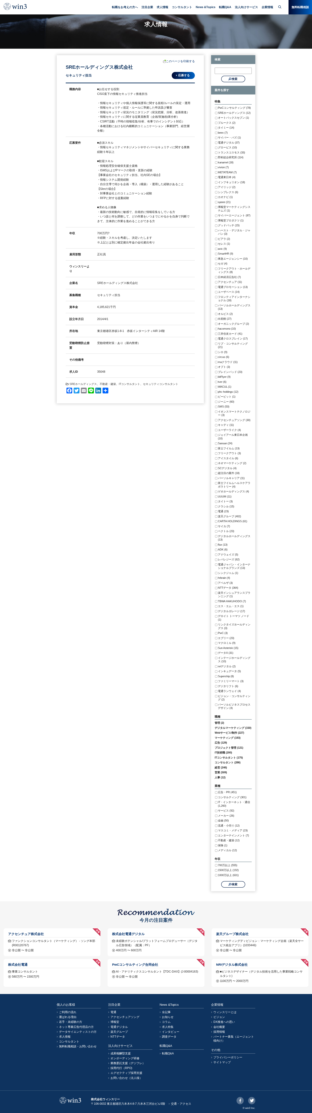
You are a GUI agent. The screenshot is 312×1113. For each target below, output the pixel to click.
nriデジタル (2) (227, 666)
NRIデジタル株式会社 (232, 964)
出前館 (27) (224, 318)
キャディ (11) (226, 424)
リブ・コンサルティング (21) (233, 345)
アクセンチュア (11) (230, 281)
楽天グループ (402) (229, 516)
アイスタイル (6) (228, 458)
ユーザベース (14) (229, 291)
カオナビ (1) (225, 197)
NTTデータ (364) (228, 587)
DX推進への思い (224, 1021)
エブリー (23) (226, 638)
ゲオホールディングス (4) (233, 491)
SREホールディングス (83, 383)
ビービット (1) (226, 396)
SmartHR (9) (225, 253)
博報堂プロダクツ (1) (231, 220)
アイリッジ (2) (226, 187)
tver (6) (222, 381)
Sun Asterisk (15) (228, 647)
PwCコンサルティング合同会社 (135, 964)
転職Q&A (225, 7)
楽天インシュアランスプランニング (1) (234, 594)
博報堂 (114, 1021)
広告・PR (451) (227, 792)
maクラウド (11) (228, 361)
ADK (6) (223, 549)
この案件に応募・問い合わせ (157, 1105)
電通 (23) (223, 511)
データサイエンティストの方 (78, 1031)
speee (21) (224, 202)
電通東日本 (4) (226, 177)
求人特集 (168, 1026)
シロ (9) (222, 352)
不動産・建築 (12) (229, 840)
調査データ (169, 1036)
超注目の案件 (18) (229, 473)
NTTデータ (117, 1036)
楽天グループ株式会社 (232, 934)
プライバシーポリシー (227, 1057)
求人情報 (162, 7)
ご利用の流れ (67, 1012)
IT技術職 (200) (223, 752)
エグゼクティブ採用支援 (126, 1072)
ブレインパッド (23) (230, 371)
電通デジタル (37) (229, 142)
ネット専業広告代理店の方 (76, 1026)
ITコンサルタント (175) (229, 757)
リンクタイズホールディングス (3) (234, 626)
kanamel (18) (225, 162)
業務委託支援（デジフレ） (127, 1063)
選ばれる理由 (67, 1017)
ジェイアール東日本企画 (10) (233, 436)
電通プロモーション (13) (233, 286)
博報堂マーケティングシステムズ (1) (234, 208)
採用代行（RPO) (121, 1068)
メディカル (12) (227, 850)
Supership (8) (226, 676)
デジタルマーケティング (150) (233, 727)
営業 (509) (221, 772)
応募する (184, 75)
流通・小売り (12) (229, 825)
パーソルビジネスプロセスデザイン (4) (234, 706)
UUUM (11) (224, 496)
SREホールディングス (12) (234, 112)
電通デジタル (119, 1026)
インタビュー (170, 1031)
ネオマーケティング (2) (232, 463)
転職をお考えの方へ (125, 7)
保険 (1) (222, 845)
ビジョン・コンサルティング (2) (234, 698)
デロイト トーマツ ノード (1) (233, 617)
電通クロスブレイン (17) (233, 338)
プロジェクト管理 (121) (229, 747)
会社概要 (219, 1026)
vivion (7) (223, 167)
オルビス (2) (225, 313)
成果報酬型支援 (120, 1053)
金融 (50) (223, 820)
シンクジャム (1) (228, 572)
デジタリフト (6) (228, 686)
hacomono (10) (227, 328)
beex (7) (223, 132)
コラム (166, 1021)
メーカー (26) (226, 815)
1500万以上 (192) (228, 870)
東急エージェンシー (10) (233, 258)
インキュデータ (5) (229, 671)
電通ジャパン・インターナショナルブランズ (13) (234, 566)
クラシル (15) (226, 506)
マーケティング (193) (227, 737)
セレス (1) (224, 243)
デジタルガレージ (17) (231, 611)
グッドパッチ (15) (229, 225)
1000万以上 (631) (228, 875)
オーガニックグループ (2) (233, 323)
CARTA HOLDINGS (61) (232, 521)
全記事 (166, 1012)
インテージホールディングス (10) (234, 659)
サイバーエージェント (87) (234, 215)
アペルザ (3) (225, 582)
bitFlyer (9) (224, 376)
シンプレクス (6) (228, 192)
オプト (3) (224, 366)
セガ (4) (222, 263)
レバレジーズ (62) (229, 559)
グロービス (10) (227, 147)
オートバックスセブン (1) (233, 117)
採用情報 (219, 1031)
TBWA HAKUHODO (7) (232, 601)
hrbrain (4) (224, 577)
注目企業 (147, 7)
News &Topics (205, 7)
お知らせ (168, 1017)
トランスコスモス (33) (231, 152)
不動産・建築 (108, 383)
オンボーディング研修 (124, 1058)
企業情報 (267, 7)
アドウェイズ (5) (228, 554)
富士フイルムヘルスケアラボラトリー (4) (234, 484)
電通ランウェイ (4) (229, 691)
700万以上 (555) (227, 865)
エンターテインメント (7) (233, 835)
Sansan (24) (225, 443)
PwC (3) (223, 632)
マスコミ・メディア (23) (233, 830)
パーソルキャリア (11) (231, 478)
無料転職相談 (300, 7)
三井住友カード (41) (230, 333)
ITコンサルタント (129, 383)
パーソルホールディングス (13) (234, 307)
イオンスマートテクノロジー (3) (234, 413)
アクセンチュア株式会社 (26, 934)
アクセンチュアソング (124, 1017)
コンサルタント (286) (227, 762)
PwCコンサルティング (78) (234, 107)
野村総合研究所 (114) (230, 157)
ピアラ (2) (224, 238)
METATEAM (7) (227, 172)
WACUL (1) (224, 386)
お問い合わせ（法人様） (126, 1077)
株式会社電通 (18, 964)
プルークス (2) (226, 122)
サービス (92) (226, 810)
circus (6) (223, 356)
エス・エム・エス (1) (231, 606)
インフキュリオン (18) (231, 182)
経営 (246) (221, 767)
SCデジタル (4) (227, 468)
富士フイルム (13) (229, 448)
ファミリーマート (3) (231, 681)
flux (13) (223, 544)
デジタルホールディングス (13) (234, 538)
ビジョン (219, 1017)
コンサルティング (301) (232, 797)
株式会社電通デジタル (128, 934)
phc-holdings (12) (228, 391)
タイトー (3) (225, 501)
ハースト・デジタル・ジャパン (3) (234, 232)
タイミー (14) (226, 127)
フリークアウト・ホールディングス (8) (234, 270)
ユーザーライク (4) (229, 429)
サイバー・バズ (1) (229, 137)
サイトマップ (222, 1062)
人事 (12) (220, 777)
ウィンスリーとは (225, 1012)
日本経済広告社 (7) (229, 277)
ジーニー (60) (226, 401)
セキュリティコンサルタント (160, 383)
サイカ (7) (224, 526)
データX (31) (225, 652)
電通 (113, 1012)
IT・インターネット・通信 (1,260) (234, 804)
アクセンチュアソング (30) (234, 420)
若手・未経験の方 (70, 1021)
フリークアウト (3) (229, 453)
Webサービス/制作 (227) (229, 732)
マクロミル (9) (226, 642)
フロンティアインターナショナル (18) (234, 298)
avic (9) (222, 248)
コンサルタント (182, 7)
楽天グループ (119, 1031)
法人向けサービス (246, 7)
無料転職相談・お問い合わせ (78, 1046)
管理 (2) (219, 722)
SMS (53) (223, 406)
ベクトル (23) (226, 531)
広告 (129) (221, 742)
